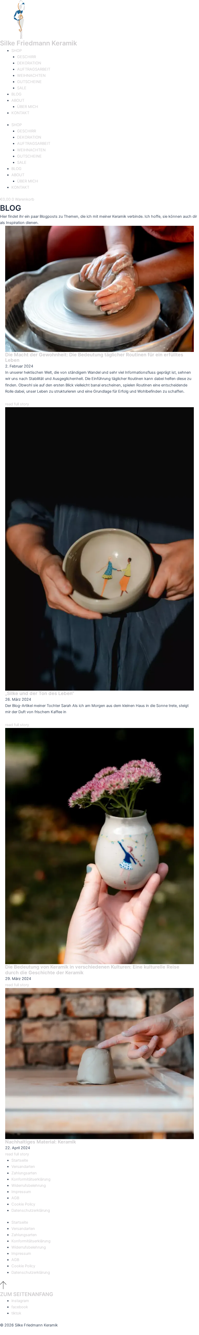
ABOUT (17, 100)
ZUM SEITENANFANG (26, 1294)
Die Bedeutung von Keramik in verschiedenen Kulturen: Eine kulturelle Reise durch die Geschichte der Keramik (92, 969)
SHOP (16, 50)
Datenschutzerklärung (30, 1210)
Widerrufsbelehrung (28, 1185)
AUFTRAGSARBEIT (33, 69)
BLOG (16, 94)
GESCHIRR (26, 57)
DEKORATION (29, 63)
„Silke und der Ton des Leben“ (39, 693)
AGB (15, 1198)
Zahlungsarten (24, 1173)
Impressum (21, 1191)
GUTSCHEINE (29, 81)
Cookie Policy (23, 1204)
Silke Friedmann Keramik (38, 43)
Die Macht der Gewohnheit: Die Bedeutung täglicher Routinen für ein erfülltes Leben (94, 357)
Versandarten (23, 1166)
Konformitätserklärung (31, 1179)
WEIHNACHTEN (31, 75)
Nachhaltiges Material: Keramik (40, 1142)
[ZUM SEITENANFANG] (3, 1287)
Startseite (19, 1160)
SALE (21, 88)
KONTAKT (20, 113)
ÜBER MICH (27, 106)
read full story (17, 404)
